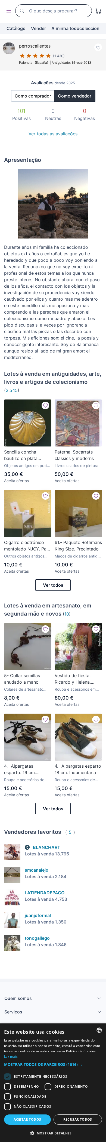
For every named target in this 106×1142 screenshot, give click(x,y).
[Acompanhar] (45, 405)
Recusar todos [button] (77, 1119)
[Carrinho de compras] (98, 10)
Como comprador (33, 96)
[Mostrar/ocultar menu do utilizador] (7, 11)
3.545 (12, 390)
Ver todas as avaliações (53, 133)
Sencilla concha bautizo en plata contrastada (21, 455)
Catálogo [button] (16, 28)
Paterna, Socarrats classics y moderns (74, 455)
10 (66, 614)
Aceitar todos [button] (27, 1119)
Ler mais (11, 1056)
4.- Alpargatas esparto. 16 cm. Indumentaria (20, 769)
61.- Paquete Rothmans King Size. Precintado (78, 546)
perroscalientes (35, 46)
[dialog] (53, 1082)
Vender (38, 28)
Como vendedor (74, 96)
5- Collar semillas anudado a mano (22, 679)
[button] (53, 1064)
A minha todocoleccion (75, 28)
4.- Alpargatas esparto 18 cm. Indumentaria (78, 769)
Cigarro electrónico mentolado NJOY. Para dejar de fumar (27, 546)
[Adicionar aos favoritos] (98, 47)
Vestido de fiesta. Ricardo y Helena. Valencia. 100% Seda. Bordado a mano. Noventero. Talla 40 (76, 679)
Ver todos (53, 585)
